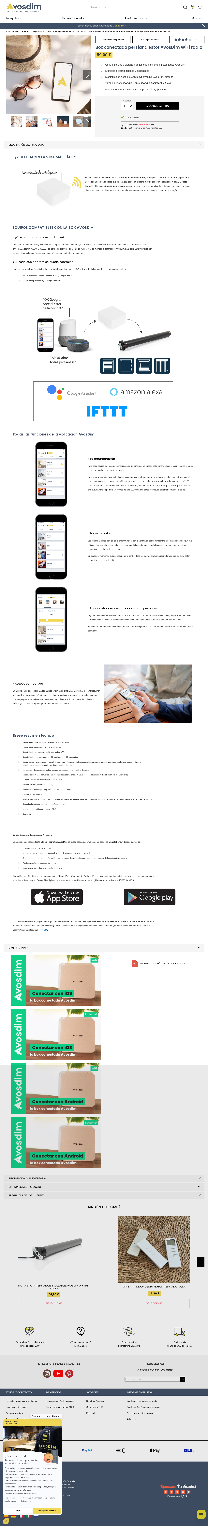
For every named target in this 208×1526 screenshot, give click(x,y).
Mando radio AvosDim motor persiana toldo (154, 1286)
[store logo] (24, 7)
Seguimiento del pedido (16, 1407)
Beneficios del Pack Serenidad (60, 1401)
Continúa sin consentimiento (46, 1416)
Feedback (91, 1413)
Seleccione (54, 1303)
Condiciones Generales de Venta (142, 1401)
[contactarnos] (185, 7)
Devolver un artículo (15, 1413)
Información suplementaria (27, 1178)
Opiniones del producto (24, 1187)
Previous (10, 75)
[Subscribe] (182, 1379)
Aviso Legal (132, 1419)
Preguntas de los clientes (26, 1195)
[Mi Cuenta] (192, 7)
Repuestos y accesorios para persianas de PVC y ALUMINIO (60, 31)
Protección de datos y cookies (141, 1413)
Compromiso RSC (94, 1407)
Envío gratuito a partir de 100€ (60, 1407)
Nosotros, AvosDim (95, 1401)
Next (87, 75)
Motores (197, 18)
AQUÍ (44, 930)
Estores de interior (73, 18)
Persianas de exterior (138, 18)
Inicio (7, 31)
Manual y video (18, 948)
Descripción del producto (26, 144)
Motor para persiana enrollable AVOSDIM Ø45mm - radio (53, 1287)
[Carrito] (199, 7)
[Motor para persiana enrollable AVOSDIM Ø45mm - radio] (54, 1250)
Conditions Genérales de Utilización (143, 1407)
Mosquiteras (13, 18)
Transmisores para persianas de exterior (107, 31)
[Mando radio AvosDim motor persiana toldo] (154, 1250)
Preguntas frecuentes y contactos (21, 1401)
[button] (6, 1521)
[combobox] (112, 7)
